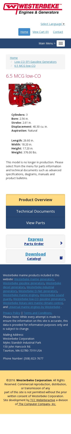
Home (24, 32)
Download (35, 256)
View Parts (35, 222)
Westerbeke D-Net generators (38, 291)
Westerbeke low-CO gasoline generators (39, 299)
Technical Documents (35, 211)
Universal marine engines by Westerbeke (34, 307)
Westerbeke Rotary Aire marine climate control (33, 303)
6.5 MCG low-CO (25, 66)
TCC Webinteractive (42, 400)
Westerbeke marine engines (20, 295)
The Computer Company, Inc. (37, 404)
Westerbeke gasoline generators (23, 283)
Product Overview (35, 199)
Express (34, 241)
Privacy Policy (11, 313)
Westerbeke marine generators (34, 279)
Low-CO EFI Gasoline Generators (35, 62)
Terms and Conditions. (37, 313)
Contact (58, 32)
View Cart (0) (41, 32)
